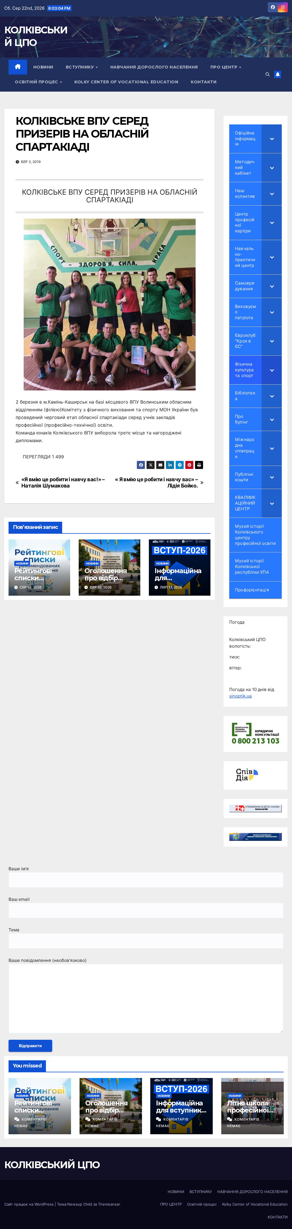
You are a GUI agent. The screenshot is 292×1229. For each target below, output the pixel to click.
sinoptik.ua (240, 696)
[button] (267, 74)
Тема (14, 929)
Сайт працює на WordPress (29, 1204)
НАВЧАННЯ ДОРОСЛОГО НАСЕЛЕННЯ (154, 67)
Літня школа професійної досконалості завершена (249, 1114)
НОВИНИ (43, 67)
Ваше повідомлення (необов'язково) (48, 960)
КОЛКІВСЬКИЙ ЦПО (52, 1165)
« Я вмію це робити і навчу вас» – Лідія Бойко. (156, 482)
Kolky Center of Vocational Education (126, 81)
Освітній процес (37, 81)
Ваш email (19, 899)
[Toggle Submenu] (272, 138)
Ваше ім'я (19, 868)
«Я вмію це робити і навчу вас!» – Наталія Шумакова (63, 482)
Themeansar (109, 1204)
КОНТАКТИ (203, 81)
